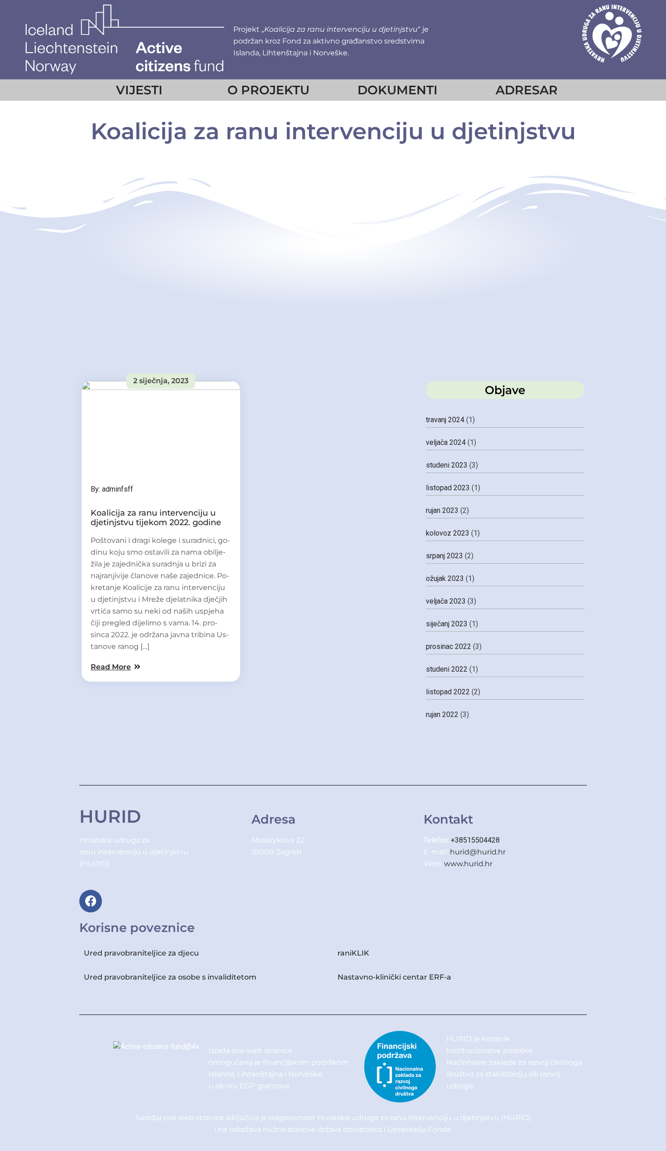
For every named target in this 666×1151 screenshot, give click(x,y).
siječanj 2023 (447, 623)
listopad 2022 (448, 692)
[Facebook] (90, 901)
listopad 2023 (448, 487)
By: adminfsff (112, 489)
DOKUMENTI (397, 90)
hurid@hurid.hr (478, 852)
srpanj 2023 (444, 555)
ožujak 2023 (445, 578)
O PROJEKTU (268, 90)
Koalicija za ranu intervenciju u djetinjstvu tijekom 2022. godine (156, 518)
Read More (111, 667)
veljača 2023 (446, 601)
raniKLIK (353, 953)
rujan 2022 (442, 714)
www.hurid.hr (468, 863)
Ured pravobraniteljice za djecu (141, 953)
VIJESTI (139, 90)
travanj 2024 (445, 419)
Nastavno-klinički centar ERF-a (395, 977)
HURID (110, 816)
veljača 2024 (446, 442)
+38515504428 (475, 840)
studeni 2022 (447, 669)
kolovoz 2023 (447, 533)
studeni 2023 (447, 465)
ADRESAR (527, 90)
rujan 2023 (442, 510)
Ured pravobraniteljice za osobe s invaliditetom (170, 977)
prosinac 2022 (448, 646)
